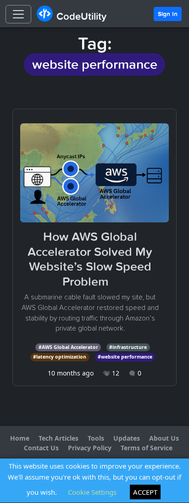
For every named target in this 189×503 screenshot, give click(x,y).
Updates (126, 438)
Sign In (168, 14)
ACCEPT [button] (145, 492)
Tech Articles (58, 438)
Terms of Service (146, 447)
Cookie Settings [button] (92, 492)
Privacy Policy (89, 447)
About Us (164, 438)
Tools (96, 438)
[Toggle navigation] (18, 14)
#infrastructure (128, 347)
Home (19, 438)
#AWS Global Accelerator (68, 347)
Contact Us (41, 447)
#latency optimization (59, 357)
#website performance (125, 357)
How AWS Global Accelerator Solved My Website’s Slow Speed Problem (90, 258)
